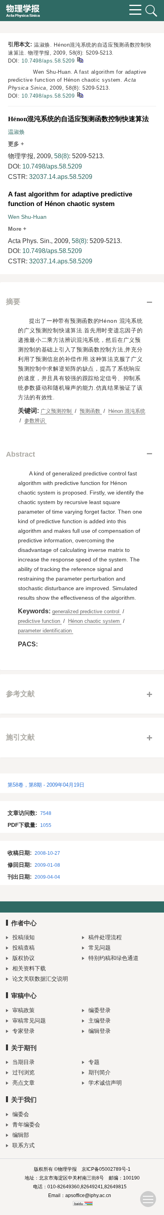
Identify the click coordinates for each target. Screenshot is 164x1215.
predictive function (40, 621)
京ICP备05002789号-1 (106, 1169)
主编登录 (99, 1020)
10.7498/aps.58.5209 (47, 61)
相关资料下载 (29, 968)
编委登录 (99, 1010)
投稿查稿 (23, 947)
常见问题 (99, 947)
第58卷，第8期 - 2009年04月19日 (46, 785)
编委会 (20, 1114)
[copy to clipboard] (80, 95)
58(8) (61, 156)
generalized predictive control (86, 611)
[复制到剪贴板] (80, 60)
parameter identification (45, 631)
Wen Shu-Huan (27, 217)
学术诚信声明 (105, 1083)
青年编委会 (26, 1124)
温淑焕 (16, 132)
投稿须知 (23, 937)
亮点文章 (23, 1083)
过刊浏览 (23, 1072)
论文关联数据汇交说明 (40, 979)
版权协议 (23, 958)
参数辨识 (35, 421)
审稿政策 (23, 1010)
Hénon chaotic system (94, 621)
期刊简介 (99, 1072)
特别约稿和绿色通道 (113, 958)
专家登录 (23, 1031)
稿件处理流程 (105, 937)
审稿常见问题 (29, 1020)
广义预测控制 (57, 411)
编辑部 (20, 1135)
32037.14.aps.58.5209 (60, 176)
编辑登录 (99, 1031)
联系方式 (23, 1145)
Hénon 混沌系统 (126, 411)
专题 (94, 1062)
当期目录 (23, 1062)
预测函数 (91, 411)
